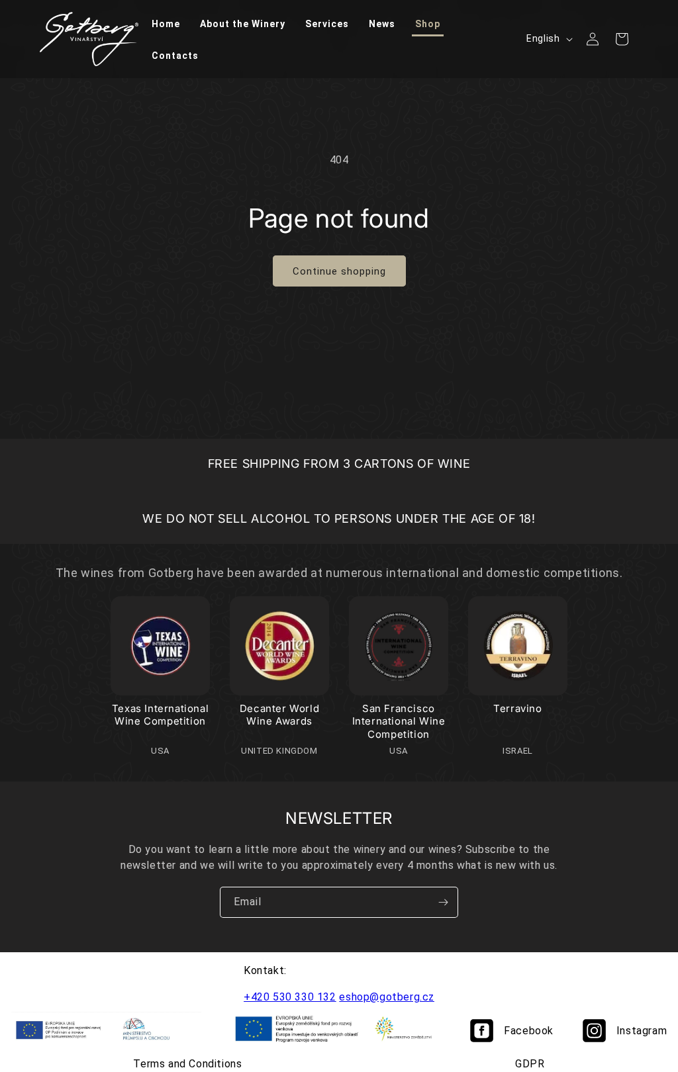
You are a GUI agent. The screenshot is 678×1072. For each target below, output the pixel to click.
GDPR (529, 1063)
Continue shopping (339, 271)
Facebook (529, 1030)
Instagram (641, 1030)
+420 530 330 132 (290, 997)
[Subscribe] (443, 902)
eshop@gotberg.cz (386, 997)
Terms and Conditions (187, 1063)
